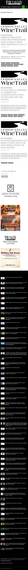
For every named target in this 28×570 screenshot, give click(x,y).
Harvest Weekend (15, 62)
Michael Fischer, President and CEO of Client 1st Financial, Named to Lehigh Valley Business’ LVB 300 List (16, 283)
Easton (15, 114)
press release (4, 116)
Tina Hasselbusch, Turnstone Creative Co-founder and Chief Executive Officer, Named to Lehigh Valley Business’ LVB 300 (16, 469)
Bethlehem (10, 114)
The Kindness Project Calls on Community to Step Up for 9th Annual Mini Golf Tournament (15, 338)
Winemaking (10, 65)
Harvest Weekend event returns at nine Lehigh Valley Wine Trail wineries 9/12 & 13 (14, 41)
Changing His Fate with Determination (12, 367)
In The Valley (3, 35)
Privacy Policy (4, 563)
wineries (16, 65)
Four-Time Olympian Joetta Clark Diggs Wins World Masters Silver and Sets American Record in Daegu (15, 288)
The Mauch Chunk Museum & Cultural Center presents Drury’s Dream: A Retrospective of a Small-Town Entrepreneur (15, 318)
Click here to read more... (16, 58)
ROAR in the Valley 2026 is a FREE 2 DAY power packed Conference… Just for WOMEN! (15, 333)
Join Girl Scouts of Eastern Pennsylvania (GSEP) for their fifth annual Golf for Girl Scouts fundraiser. (15, 434)
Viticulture (17, 64)
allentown (4, 114)
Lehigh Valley (21, 114)
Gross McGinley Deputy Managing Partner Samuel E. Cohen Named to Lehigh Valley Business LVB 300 (15, 439)
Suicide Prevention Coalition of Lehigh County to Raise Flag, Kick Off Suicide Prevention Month (16, 328)
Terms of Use (9, 563)
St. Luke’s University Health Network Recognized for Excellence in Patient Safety (15, 373)
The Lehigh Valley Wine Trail (7, 64)
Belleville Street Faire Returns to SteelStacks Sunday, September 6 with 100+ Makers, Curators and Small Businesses (15, 403)
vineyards (11, 116)
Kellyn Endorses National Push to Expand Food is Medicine (16, 443)
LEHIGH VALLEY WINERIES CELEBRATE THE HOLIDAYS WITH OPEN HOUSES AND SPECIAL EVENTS (14, 95)
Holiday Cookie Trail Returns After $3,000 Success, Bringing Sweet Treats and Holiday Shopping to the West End (15, 449)
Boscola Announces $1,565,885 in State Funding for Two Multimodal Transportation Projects (15, 534)
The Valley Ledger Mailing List (8, 171)
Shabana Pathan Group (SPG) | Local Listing (13, 503)
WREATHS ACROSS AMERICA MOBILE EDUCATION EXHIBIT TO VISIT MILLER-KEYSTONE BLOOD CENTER (16, 509)
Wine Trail (4, 65)
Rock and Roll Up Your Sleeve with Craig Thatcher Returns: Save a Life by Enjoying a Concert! (16, 489)
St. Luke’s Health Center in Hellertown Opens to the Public (16, 407)
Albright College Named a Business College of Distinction (15, 377)
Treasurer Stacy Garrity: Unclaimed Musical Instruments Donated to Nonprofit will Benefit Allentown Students (15, 464)
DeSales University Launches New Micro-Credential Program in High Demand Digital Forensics (15, 308)
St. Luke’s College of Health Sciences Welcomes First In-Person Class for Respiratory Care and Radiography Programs (15, 544)
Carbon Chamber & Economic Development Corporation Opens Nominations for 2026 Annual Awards (15, 348)
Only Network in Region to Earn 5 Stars (12, 322)
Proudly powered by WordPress (6, 568)
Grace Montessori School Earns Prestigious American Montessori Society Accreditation (15, 383)
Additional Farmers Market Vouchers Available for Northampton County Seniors (14, 454)
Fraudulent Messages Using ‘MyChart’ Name (13, 277)
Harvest (8, 62)
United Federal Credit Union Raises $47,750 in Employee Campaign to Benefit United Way (15, 474)
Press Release (9, 35)
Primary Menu (26, 6)
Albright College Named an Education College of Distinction (16, 302)
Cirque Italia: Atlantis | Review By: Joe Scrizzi (13, 357)
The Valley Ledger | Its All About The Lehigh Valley (11, 7)
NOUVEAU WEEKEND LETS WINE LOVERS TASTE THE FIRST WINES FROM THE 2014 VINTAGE (14, 144)
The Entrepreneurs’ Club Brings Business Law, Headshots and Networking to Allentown (16, 398)
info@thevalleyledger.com (6, 560)
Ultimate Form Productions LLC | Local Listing (13, 498)
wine (22, 64)
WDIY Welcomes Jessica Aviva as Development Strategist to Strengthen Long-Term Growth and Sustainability (16, 298)
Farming (3, 62)
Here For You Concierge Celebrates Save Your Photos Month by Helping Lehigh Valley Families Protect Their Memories (15, 363)
